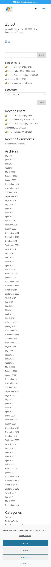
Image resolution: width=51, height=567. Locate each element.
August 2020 (10, 444)
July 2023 (9, 302)
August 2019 (10, 493)
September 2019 (12, 489)
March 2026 (10, 172)
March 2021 (10, 415)
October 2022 (11, 338)
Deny (25, 550)
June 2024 (9, 257)
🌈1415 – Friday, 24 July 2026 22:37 (20, 71)
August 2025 (10, 200)
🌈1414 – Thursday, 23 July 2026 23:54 (21, 75)
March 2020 (10, 464)
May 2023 (9, 310)
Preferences (25, 557)
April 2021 (9, 411)
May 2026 (9, 164)
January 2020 (10, 472)
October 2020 (11, 436)
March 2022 (10, 367)
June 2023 (9, 306)
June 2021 (9, 403)
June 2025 (9, 208)
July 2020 (9, 448)
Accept (25, 543)
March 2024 (10, 269)
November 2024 (12, 237)
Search (41, 102)
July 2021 (9, 399)
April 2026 (9, 168)
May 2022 (9, 359)
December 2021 (12, 379)
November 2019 (12, 480)
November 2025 (12, 188)
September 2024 (12, 245)
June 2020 (9, 452)
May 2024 (9, 261)
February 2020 (11, 468)
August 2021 (10, 395)
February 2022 (11, 371)
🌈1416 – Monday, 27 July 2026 (18, 67)
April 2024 (9, 265)
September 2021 (12, 391)
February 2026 (11, 176)
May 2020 (9, 456)
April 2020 (9, 460)
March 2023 (10, 318)
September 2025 (12, 196)
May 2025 (9, 212)
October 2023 (11, 290)
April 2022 (9, 363)
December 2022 (12, 330)
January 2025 (10, 229)
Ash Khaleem (13, 29)
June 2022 (9, 355)
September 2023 (12, 294)
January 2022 (10, 375)
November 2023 (12, 285)
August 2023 (10, 298)
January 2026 (10, 180)
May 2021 (9, 407)
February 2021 (11, 419)
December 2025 (12, 184)
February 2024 (11, 273)
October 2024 (11, 241)
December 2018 (12, 505)
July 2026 (9, 155)
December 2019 (12, 476)
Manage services (25, 536)
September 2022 (12, 342)
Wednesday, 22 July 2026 (15, 79)
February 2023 (11, 322)
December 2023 (12, 281)
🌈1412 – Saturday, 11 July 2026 (18, 83)
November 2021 (12, 383)
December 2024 (12, 233)
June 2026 (9, 159)
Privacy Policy (25, 563)
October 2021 (11, 387)
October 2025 (11, 192)
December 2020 (12, 428)
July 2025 (9, 204)
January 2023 (10, 326)
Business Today (12, 521)
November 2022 (12, 334)
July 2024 (9, 253)
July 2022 (9, 350)
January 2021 (10, 424)
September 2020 (12, 440)
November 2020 (12, 432)
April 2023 (9, 314)
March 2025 (10, 220)
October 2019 (11, 484)
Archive (8, 517)
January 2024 (10, 277)
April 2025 (9, 216)
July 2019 (9, 497)
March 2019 (10, 501)
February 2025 (11, 224)
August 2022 (10, 346)
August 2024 (10, 249)
